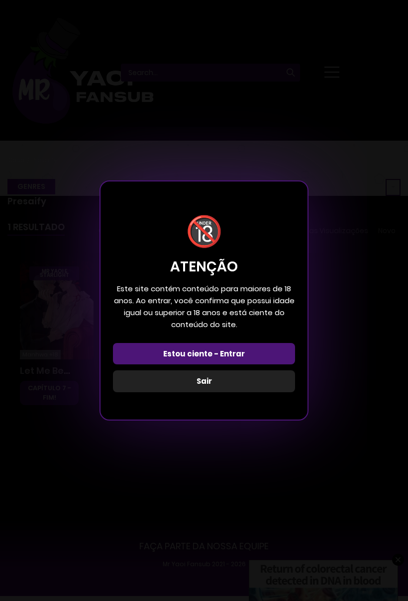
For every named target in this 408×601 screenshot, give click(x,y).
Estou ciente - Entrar (204, 353)
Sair (204, 381)
